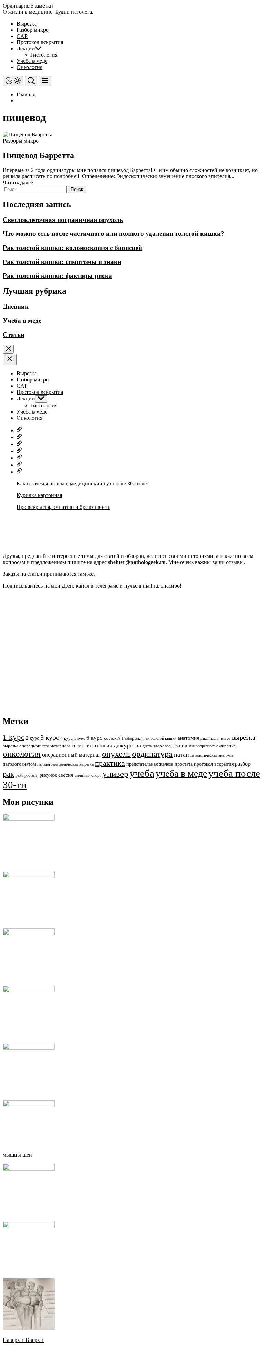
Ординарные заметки (28, 6)
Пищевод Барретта (38, 155)
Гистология (43, 55)
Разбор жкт (132, 738)
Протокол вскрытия (40, 42)
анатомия (188, 738)
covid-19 (112, 738)
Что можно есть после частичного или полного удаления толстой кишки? (113, 233)
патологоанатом (19, 764)
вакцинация (209, 738)
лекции (179, 745)
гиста (77, 745)
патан (181, 754)
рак (8, 773)
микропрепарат (202, 746)
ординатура (152, 753)
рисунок (48, 775)
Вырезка (27, 24)
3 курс (49, 737)
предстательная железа (149, 764)
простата (184, 764)
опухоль (116, 753)
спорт (96, 775)
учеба (142, 773)
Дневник (16, 306)
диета (147, 746)
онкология (22, 753)
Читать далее (18, 182)
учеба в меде (181, 773)
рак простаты (27, 775)
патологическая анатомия (212, 755)
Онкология (29, 67)
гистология (98, 745)
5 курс (79, 738)
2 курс (32, 738)
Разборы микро (21, 141)
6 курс (94, 738)
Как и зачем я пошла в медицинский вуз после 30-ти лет (83, 483)
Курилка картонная (39, 495)
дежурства (127, 745)
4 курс (66, 738)
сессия (65, 775)
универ (115, 773)
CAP (22, 36)
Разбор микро (33, 30)
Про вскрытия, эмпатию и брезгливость (63, 507)
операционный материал (71, 755)
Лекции (26, 48)
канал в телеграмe (97, 586)
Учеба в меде (32, 61)
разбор (243, 764)
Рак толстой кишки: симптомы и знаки (62, 261)
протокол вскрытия (214, 764)
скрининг (82, 775)
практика (110, 763)
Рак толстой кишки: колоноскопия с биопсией (72, 247)
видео (225, 738)
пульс (130, 586)
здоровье (162, 746)
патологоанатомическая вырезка (65, 764)
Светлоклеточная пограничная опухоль (63, 219)
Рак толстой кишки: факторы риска (57, 275)
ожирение (226, 746)
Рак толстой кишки (159, 738)
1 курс (13, 737)
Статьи (13, 334)
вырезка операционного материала (36, 746)
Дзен (67, 586)
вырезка (243, 737)
